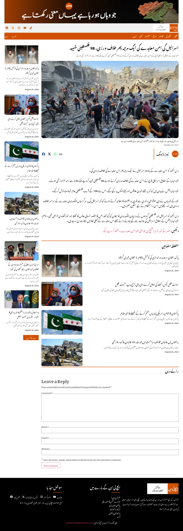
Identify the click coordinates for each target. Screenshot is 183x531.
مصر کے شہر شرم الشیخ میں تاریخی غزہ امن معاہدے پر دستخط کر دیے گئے (136, 230)
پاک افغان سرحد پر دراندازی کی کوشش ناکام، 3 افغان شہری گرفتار (22, 70)
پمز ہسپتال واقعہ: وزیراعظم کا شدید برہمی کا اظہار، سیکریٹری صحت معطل (24, 314)
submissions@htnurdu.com (79, 522)
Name (45, 426)
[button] (31, 337)
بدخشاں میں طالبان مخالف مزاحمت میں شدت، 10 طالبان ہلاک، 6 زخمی (24, 220)
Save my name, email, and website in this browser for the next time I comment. (82, 459)
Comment (47, 393)
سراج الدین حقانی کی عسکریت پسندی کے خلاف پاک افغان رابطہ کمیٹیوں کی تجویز (23, 266)
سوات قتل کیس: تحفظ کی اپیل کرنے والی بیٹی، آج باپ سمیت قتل (23, 121)
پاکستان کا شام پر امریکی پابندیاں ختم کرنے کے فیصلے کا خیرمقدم (22, 168)
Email (45, 437)
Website (45, 448)
